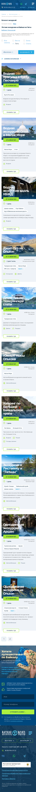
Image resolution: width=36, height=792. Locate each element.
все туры (8, 740)
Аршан (20, 546)
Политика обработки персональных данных (16, 775)
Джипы (20, 274)
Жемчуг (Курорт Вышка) (11, 548)
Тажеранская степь (10, 266)
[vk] (17, 4)
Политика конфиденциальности (15, 770)
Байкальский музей (22, 486)
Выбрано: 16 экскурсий (8, 30)
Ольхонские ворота (10, 608)
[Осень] (29, 44)
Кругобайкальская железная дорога (15, 211)
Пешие (18, 437)
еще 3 (20, 268)
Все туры (22, 7)
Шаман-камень (8, 208)
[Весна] (17, 41)
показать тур (11, 112)
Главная (4, 14)
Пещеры (17, 328)
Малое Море (8, 149)
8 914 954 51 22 (9, 7)
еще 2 (17, 489)
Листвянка (7, 428)
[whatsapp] (21, 4)
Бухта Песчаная (9, 95)
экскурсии (24, 740)
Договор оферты (8, 779)
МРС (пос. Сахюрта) (10, 268)
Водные (8, 104)
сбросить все (7, 52)
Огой (15, 149)
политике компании (16, 721)
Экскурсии (31, 7)
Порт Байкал (19, 208)
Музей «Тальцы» (9, 486)
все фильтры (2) (25, 52)
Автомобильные (11, 383)
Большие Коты (17, 428)
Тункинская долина (10, 546)
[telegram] (26, 4)
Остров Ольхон (23, 608)
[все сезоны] (7, 42)
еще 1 (12, 610)
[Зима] (29, 41)
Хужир (6, 610)
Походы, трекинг (11, 441)
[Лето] (17, 44)
